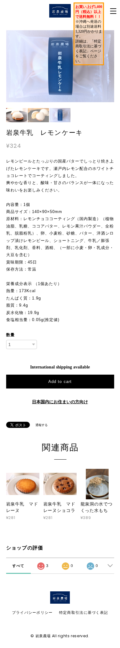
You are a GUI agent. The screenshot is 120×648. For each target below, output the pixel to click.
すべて (18, 566)
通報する (41, 425)
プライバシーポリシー (32, 612)
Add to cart (59, 381)
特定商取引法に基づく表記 (83, 612)
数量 (10, 334)
